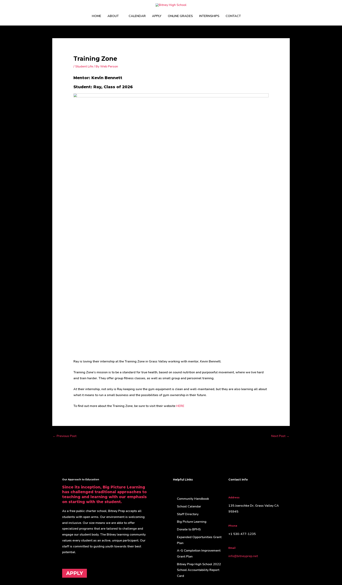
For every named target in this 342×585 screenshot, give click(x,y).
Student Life (84, 66)
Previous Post (64, 436)
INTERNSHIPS (209, 16)
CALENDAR (137, 16)
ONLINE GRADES (180, 16)
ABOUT (113, 16)
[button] (248, 16)
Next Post (280, 436)
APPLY (157, 16)
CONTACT (233, 16)
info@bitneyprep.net (243, 556)
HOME (96, 16)
